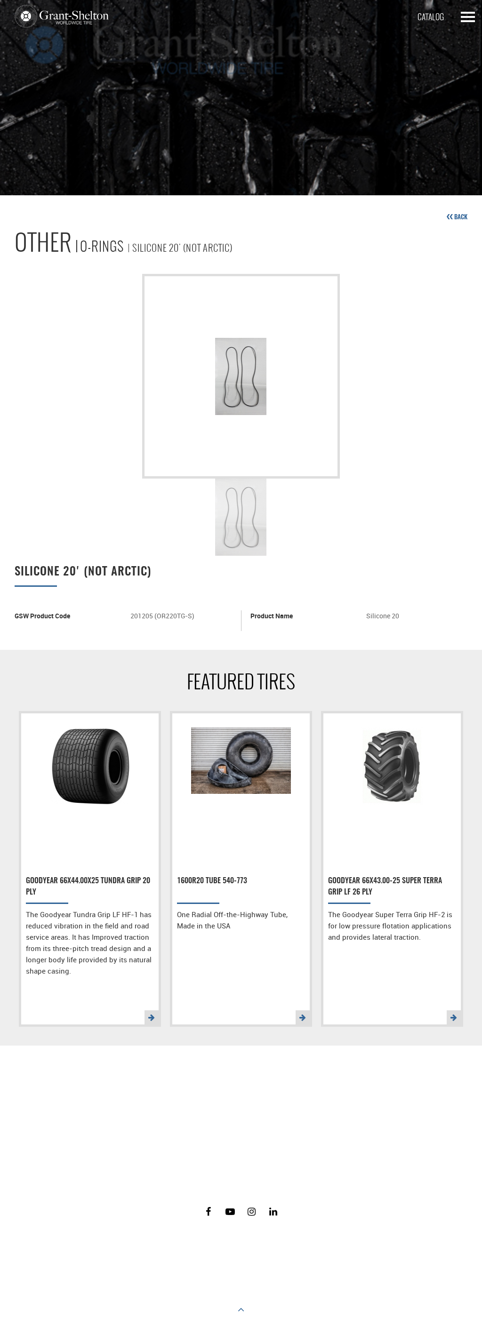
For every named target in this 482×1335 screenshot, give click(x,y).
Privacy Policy (369, 1251)
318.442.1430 (252, 1162)
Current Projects (313, 1251)
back (460, 217)
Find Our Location (185, 1130)
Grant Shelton (62, 16)
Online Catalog (258, 1251)
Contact (214, 1251)
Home (100, 1251)
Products (132, 1251)
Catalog (431, 17)
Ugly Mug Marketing (261, 1284)
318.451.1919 (249, 1180)
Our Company (174, 1251)
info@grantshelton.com (300, 1130)
